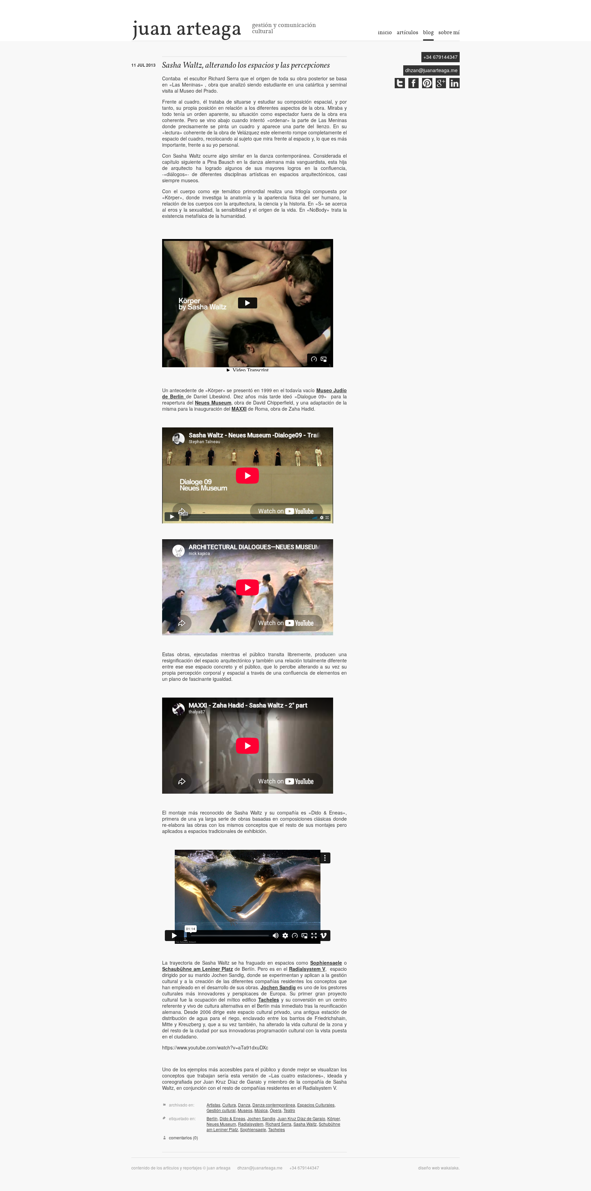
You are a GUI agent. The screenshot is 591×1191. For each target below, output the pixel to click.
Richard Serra (278, 1124)
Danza (244, 1105)
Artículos (407, 32)
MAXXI (239, 408)
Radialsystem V (307, 968)
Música (261, 1110)
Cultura (229, 1105)
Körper (333, 1118)
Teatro (289, 1110)
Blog (428, 32)
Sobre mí (449, 32)
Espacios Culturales (315, 1105)
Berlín (212, 1118)
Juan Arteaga (186, 28)
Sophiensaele (326, 962)
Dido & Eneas (232, 1118)
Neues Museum (213, 402)
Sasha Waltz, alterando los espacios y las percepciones (246, 66)
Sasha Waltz (305, 1124)
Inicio (385, 32)
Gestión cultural (221, 1110)
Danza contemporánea (273, 1105)
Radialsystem (250, 1124)
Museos (245, 1110)
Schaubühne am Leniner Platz (197, 968)
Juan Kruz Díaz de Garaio (301, 1118)
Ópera (275, 1110)
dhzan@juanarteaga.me (431, 70)
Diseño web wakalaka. (439, 1167)
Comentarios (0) (183, 1137)
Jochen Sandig (278, 987)
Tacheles (268, 999)
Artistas (213, 1105)
